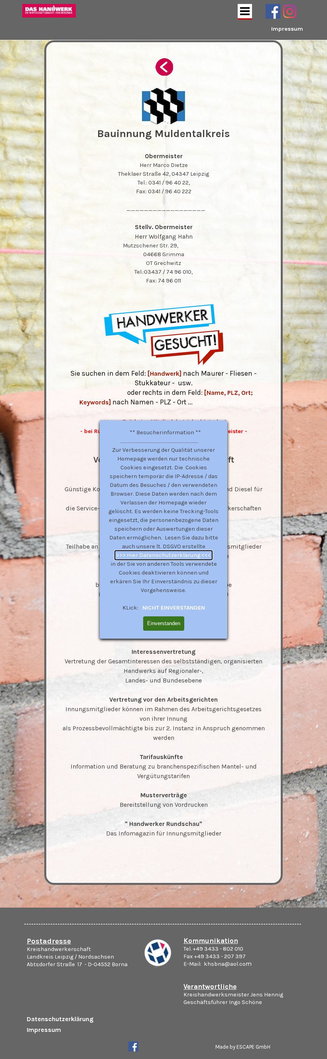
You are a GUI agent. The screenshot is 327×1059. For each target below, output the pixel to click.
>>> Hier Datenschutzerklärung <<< (163, 555)
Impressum (287, 28)
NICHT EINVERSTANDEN (173, 607)
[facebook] (273, 11)
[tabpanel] (271, 33)
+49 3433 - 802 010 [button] (218, 948)
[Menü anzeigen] (245, 12)
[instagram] (289, 11)
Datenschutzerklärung (60, 1019)
